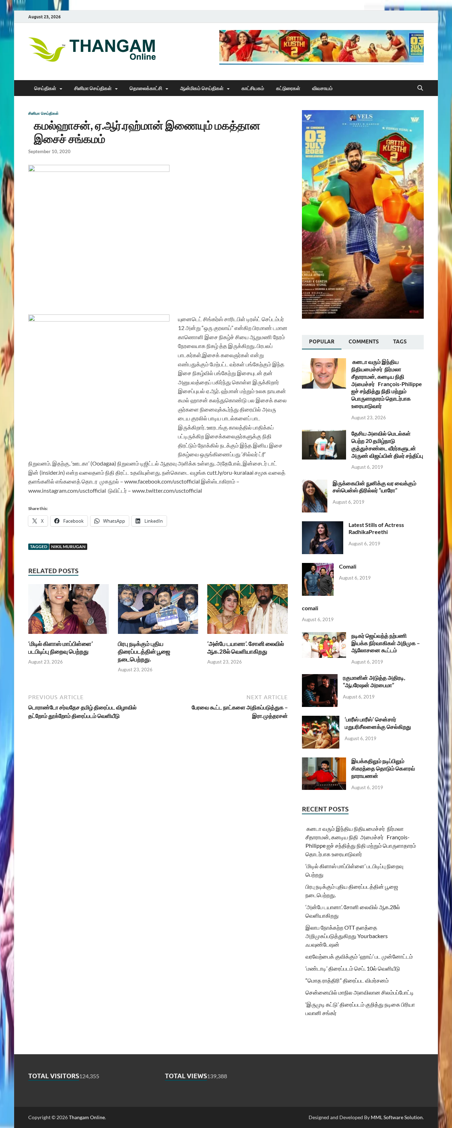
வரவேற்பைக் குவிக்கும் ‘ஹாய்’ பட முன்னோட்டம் (359, 956)
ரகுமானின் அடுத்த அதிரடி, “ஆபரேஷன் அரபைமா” (374, 681)
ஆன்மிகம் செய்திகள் (202, 88)
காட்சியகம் (253, 88)
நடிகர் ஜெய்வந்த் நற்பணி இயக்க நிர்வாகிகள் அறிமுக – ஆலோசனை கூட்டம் (385, 643)
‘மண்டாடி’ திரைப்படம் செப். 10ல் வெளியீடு (352, 968)
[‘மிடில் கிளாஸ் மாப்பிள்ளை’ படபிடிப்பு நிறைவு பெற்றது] (68, 611)
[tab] (321, 342)
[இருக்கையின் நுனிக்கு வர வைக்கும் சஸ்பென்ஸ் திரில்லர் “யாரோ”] (314, 483)
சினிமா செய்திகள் (93, 88)
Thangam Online (87, 1117)
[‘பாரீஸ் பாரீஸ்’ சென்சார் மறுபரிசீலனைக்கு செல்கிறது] (320, 719)
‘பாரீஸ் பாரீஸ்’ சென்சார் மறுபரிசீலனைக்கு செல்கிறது (378, 723)
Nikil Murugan (68, 546)
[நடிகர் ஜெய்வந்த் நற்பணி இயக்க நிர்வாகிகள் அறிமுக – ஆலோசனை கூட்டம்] (324, 636)
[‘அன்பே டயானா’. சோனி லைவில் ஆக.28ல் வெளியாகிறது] (247, 611)
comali (310, 608)
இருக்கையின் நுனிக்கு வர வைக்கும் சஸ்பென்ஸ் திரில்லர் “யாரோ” (374, 487)
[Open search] (420, 88)
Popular (321, 341)
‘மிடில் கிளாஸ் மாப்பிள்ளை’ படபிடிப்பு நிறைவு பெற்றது (60, 647)
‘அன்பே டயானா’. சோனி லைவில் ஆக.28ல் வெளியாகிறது (245, 647)
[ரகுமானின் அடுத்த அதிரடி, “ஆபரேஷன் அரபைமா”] (320, 678)
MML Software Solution (397, 1117)
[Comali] (318, 567)
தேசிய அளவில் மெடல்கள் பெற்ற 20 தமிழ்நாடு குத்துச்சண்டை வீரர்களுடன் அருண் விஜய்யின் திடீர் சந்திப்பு (387, 444)
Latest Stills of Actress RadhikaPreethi (376, 528)
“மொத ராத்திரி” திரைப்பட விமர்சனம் (347, 980)
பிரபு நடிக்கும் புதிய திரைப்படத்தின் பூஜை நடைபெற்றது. (144, 651)
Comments (364, 341)
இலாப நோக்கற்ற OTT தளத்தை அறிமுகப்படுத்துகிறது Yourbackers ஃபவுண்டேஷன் (346, 936)
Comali (347, 566)
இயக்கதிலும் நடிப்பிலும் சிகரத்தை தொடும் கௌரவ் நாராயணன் (383, 768)
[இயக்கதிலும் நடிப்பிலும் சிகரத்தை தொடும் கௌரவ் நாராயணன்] (324, 761)
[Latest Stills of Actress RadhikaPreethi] (322, 525)
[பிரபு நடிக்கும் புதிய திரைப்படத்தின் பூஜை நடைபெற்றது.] (158, 611)
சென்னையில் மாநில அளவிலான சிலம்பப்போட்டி (359, 992)
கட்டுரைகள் (288, 88)
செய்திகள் (45, 88)
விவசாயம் (322, 88)
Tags (400, 341)
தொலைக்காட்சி (146, 88)
